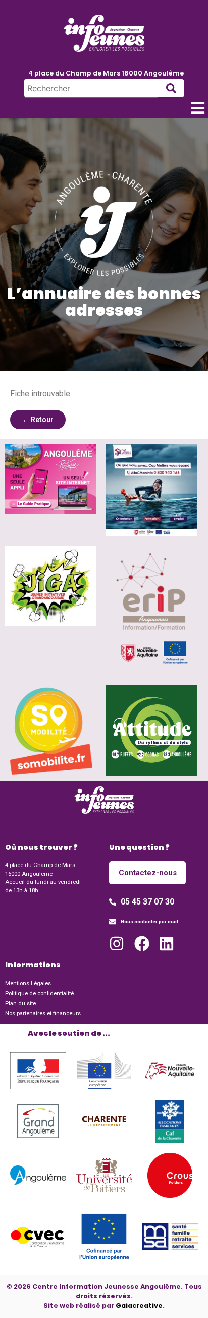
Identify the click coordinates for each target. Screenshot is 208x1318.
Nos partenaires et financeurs (43, 1013)
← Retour (38, 420)
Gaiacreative (139, 1305)
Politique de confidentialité (39, 993)
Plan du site (20, 1003)
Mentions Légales (28, 983)
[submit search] (171, 88)
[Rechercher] (91, 88)
